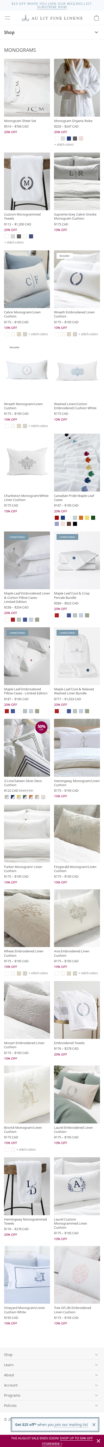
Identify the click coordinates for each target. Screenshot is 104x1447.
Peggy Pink (81, 138)
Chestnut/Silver (37, 797)
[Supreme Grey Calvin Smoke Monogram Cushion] (77, 181)
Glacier (62, 138)
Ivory (25, 236)
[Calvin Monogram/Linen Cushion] (27, 279)
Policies (10, 1405)
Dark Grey (18, 236)
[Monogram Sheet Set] (27, 88)
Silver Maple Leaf (18, 619)
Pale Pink (62, 523)
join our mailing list (71, 1424)
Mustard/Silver (18, 797)
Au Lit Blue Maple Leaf (31, 619)
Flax (18, 334)
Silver (12, 236)
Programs (12, 1395)
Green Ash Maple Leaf (37, 619)
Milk (12, 334)
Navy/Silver (12, 797)
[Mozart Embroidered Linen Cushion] (27, 1010)
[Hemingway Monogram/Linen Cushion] (77, 748)
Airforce (74, 517)
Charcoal (74, 138)
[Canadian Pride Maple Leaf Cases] (77, 463)
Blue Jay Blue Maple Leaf (25, 619)
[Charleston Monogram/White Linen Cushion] (27, 463)
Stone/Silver (6, 797)
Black (74, 523)
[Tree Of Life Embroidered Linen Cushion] (77, 1275)
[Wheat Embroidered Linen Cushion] (27, 918)
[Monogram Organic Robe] (77, 88)
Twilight (68, 138)
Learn (9, 1364)
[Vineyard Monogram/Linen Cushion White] (27, 1275)
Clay (25, 334)
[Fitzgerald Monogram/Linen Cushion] (77, 834)
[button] (7, 17)
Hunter (93, 517)
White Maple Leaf (6, 619)
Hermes (81, 517)
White (56, 138)
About (9, 1375)
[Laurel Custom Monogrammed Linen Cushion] (77, 1186)
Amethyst (56, 523)
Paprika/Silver (31, 797)
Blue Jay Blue (62, 517)
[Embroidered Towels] (77, 1010)
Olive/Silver (25, 797)
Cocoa (68, 523)
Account (11, 1385)
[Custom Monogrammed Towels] (27, 181)
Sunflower (87, 517)
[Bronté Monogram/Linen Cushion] (27, 1094)
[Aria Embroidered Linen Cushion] (77, 918)
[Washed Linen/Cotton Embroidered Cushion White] (77, 371)
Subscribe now (52, 7)
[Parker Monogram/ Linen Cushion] (27, 834)
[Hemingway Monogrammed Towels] (27, 1186)
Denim (31, 236)
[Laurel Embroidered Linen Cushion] (77, 1094)
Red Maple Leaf (12, 619)
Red (56, 517)
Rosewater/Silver (43, 797)
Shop (9, 32)
